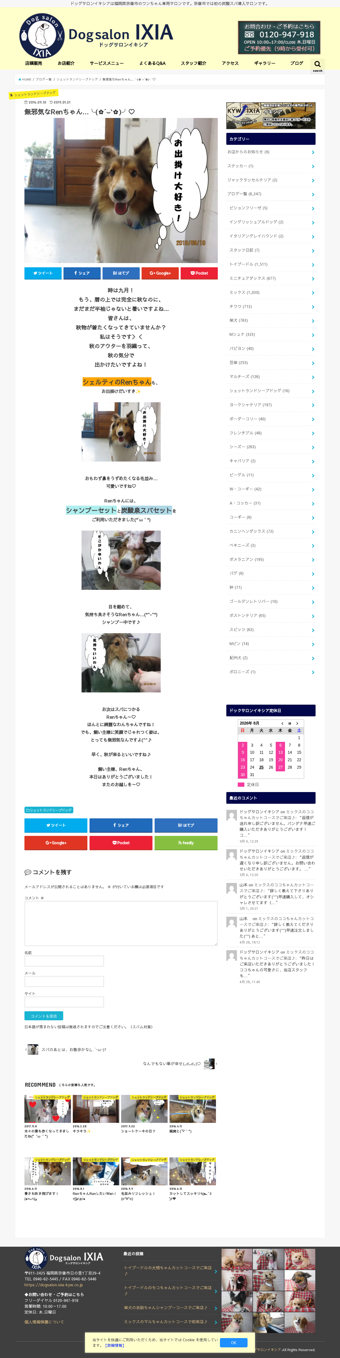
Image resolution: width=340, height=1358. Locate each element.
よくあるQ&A (152, 63)
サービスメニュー (107, 63)
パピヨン (242, 348)
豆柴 (239, 362)
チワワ (241, 306)
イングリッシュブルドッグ (256, 222)
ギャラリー (264, 63)
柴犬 (239, 320)
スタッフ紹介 (193, 63)
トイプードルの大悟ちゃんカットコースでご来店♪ (168, 1270)
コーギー (241, 517)
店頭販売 (33, 63)
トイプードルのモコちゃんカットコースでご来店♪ (168, 1290)
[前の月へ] (280, 723)
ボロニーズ (243, 671)
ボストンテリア (248, 615)
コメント (34, 897)
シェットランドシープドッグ (50, 810)
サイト (30, 993)
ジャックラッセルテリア (252, 180)
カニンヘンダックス (252, 531)
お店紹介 (66, 63)
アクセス (230, 63)
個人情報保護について (44, 1322)
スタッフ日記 (245, 250)
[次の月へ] (299, 723)
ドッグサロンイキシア (263, 1349)
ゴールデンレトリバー (254, 601)
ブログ (297, 63)
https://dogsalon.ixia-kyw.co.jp (53, 1284)
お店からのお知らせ (248, 151)
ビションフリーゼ (248, 207)
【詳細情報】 (115, 1345)
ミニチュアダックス (253, 278)
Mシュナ (242, 334)
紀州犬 (239, 657)
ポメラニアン (247, 559)
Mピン (239, 643)
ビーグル (242, 474)
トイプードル (248, 264)
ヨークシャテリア (251, 404)
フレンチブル (246, 432)
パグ (237, 573)
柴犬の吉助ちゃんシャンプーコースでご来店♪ (166, 1307)
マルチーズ (245, 376)
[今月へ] (290, 723)
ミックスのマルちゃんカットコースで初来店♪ (166, 1321)
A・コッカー (245, 503)
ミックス (245, 292)
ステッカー (240, 165)
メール (30, 973)
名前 (28, 952)
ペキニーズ (243, 545)
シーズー (243, 446)
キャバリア (243, 460)
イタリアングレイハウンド (256, 236)
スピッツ (242, 629)
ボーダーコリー (248, 418)
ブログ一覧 (244, 193)
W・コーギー (245, 489)
